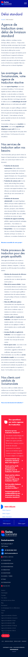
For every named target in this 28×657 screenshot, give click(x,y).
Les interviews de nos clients (8, 600)
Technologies (4, 593)
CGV (3, 641)
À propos (3, 595)
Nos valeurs (4, 598)
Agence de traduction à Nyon (8, 620)
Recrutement (4, 605)
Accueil (3, 19)
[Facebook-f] (6, 633)
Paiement (24, 641)
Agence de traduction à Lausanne (9, 618)
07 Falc (3, 579)
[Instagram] (8, 633)
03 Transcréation (7, 566)
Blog (2, 603)
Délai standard (6, 517)
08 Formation (6, 582)
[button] (25, 4)
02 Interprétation (7, 563)
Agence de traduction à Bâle (8, 623)
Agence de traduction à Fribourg (9, 625)
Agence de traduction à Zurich (8, 628)
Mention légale (9, 641)
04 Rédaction (5, 570)
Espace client (17, 641)
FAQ (2, 613)
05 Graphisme (5, 573)
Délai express (6, 510)
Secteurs (3, 590)
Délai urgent (6, 513)
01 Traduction (6, 560)
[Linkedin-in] (3, 633)
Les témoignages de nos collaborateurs (10, 608)
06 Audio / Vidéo (6, 576)
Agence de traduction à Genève (9, 615)
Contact (3, 610)
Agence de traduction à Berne (8, 630)
